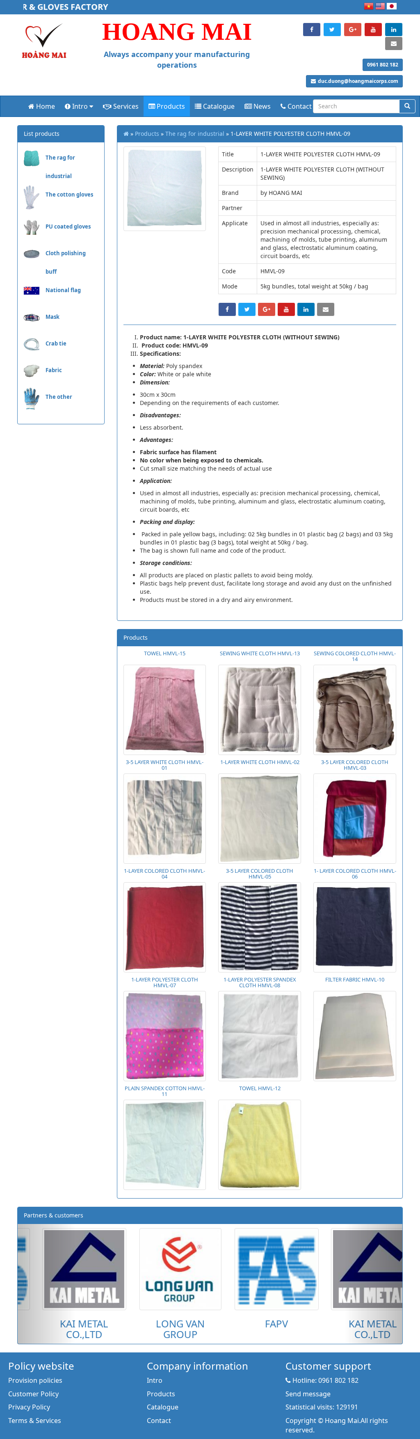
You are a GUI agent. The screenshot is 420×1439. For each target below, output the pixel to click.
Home (44, 106)
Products (170, 106)
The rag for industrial (194, 133)
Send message (308, 1393)
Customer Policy (33, 1393)
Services (125, 106)
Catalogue (218, 106)
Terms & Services (34, 1420)
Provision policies (35, 1380)
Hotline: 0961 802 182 (324, 1380)
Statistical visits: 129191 (321, 1407)
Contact (299, 106)
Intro (80, 106)
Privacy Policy (29, 1407)
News (261, 106)
